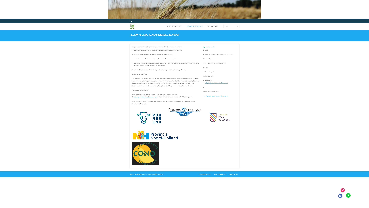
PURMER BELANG (233, 174)
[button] (348, 195)
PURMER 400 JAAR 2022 (220, 174)
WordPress (160, 174)
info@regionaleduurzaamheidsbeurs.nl (145, 97)
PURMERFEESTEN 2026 (205, 174)
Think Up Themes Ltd (141, 174)
